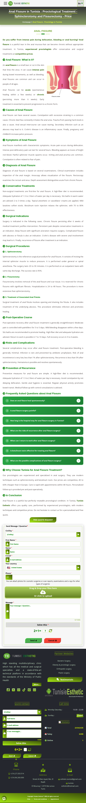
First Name (11, 540)
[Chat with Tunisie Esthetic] (4, 798)
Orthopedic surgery (64, 669)
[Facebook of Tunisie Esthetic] (8, 690)
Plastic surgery (64, 673)
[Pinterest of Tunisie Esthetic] (30, 690)
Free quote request (43, 520)
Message (10, 602)
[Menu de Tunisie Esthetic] (6, 3)
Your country (11, 563)
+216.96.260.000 (17, 777)
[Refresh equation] (50, 631)
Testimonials (66, 679)
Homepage (26, 22)
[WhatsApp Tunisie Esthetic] (35, 690)
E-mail (9, 556)
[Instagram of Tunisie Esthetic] (19, 690)
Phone (9, 573)
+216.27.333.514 (17, 773)
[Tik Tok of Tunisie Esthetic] (24, 690)
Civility (9, 531)
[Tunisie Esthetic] (19, 656)
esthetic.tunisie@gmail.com (71, 779)
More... (37, 684)
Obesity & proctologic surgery (64, 665)
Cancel (51, 640)
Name (9, 548)
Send (32, 640)
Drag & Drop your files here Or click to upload (43, 592)
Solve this (43, 624)
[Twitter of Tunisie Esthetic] (14, 690)
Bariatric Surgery (64, 661)
